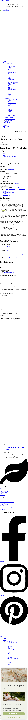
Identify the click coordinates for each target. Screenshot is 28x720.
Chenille (10, 652)
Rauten (9, 654)
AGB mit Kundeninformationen (7, 502)
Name (1, 306)
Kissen (19, 187)
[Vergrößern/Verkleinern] (0, 718)
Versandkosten (11, 169)
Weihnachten (11, 657)
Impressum (2, 500)
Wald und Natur (11, 643)
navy (8, 250)
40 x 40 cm (9, 246)
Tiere (9, 647)
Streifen (23, 187)
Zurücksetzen (16, 183)
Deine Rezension (4, 295)
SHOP (4, 640)
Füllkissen (2, 183)
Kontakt (1, 488)
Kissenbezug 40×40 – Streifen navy (10, 156)
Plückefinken (22, 189)
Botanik (10, 646)
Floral (9, 644)
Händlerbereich (3, 492)
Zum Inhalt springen (4, 0)
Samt (9, 653)
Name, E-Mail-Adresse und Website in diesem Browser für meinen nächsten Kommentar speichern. (13, 312)
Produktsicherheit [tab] (6, 193)
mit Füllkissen (10, 257)
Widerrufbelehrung (4, 503)
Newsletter (2, 495)
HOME (4, 638)
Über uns (2, 490)
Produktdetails (8, 454)
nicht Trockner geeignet (21, 254)
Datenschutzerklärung (4, 504)
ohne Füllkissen (16, 257)
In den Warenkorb (4, 186)
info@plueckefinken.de (9, 272)
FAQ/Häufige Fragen (4, 491)
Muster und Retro (12, 649)
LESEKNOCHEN (9, 641)
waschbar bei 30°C (11, 254)
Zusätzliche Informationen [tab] (8, 192)
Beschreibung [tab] (6, 191)
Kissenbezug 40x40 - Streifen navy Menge (9, 185)
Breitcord (10, 651)
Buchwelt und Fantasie (13, 642)
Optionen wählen (4, 144)
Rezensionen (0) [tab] (6, 195)
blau (7, 189)
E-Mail (2, 309)
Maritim (10, 648)
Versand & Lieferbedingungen (6, 507)
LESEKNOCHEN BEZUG (11, 658)
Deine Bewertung (4, 293)
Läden (1, 493)
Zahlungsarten (3, 505)
